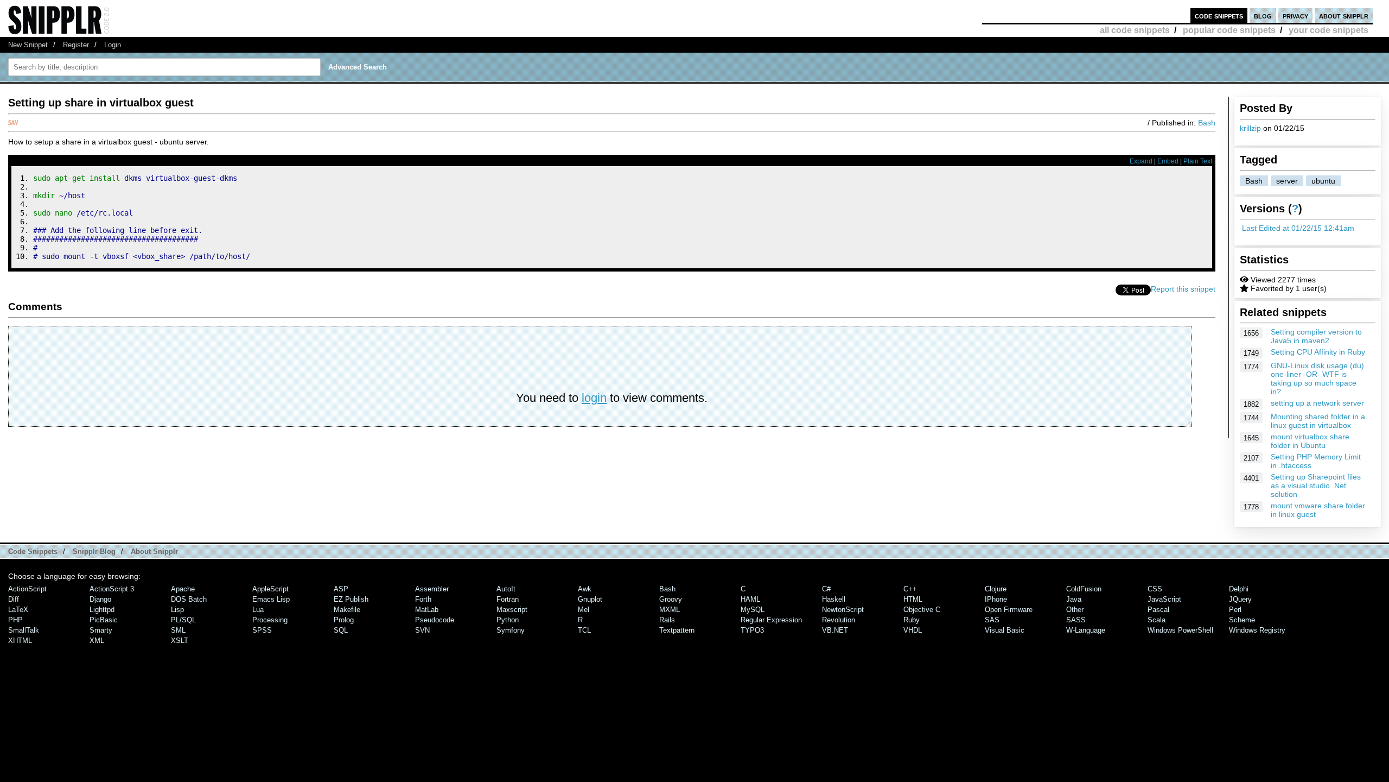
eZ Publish (351, 599)
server (1287, 180)
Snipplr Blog (94, 551)
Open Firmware (1009, 610)
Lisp (177, 610)
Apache (183, 589)
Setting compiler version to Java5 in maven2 (1316, 336)
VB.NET (835, 630)
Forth (423, 599)
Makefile (347, 610)
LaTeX (18, 610)
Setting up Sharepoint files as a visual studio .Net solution (1316, 485)
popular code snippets (1229, 30)
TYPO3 (752, 630)
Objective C (921, 610)
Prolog (344, 620)
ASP (341, 589)
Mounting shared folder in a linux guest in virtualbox (1318, 421)
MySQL (752, 610)
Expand (1141, 161)
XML (97, 640)
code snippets (1219, 15)
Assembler (432, 589)
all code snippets (1135, 30)
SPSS (262, 630)
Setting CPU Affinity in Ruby (1318, 352)
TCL (584, 630)
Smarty (101, 630)
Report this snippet (1183, 289)
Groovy (670, 599)
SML (178, 630)
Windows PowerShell (1180, 630)
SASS (1076, 620)
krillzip (1250, 128)
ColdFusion (1083, 589)
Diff (13, 599)
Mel (583, 610)
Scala (1156, 620)
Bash (1254, 180)
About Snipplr (154, 551)
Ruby (911, 620)
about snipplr (1343, 15)
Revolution (838, 620)
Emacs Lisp (271, 599)
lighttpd (102, 610)
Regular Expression (771, 620)
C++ (910, 589)
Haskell (833, 599)
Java (1073, 599)
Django (100, 599)
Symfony (510, 630)
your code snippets (1328, 30)
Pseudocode (434, 620)
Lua (258, 610)
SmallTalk (23, 630)
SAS (992, 620)
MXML (669, 610)
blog (1263, 15)
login (594, 398)
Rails (667, 620)
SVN (422, 630)
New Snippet (28, 45)
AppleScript (270, 589)
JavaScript (1164, 599)
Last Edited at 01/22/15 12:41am (1298, 228)
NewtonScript (843, 610)
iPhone (996, 599)
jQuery (1240, 599)
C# (826, 589)
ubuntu (1323, 180)
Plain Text (1197, 161)
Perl (1235, 610)
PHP (15, 620)
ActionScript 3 (112, 589)
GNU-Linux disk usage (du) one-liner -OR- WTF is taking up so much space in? (1317, 378)
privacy (1295, 15)
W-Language (1085, 630)
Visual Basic (1004, 630)
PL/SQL (183, 620)
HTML (912, 599)
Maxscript (511, 610)
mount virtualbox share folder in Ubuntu (1310, 441)
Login (112, 45)
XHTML (20, 640)
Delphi (1238, 589)
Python (507, 620)
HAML (750, 599)
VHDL (912, 630)
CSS (1155, 589)
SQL (341, 630)
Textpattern (676, 630)
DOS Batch (189, 599)
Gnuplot (590, 599)
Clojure (995, 589)
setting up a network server (1317, 403)
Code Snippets (33, 551)
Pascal (1158, 610)
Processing (270, 620)
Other (1075, 610)
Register (76, 45)
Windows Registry (1257, 630)
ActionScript (27, 589)
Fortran (507, 599)
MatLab (426, 610)
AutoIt (505, 589)
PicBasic (104, 620)
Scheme (1242, 620)
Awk (584, 589)
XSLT (179, 640)
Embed (1167, 161)
